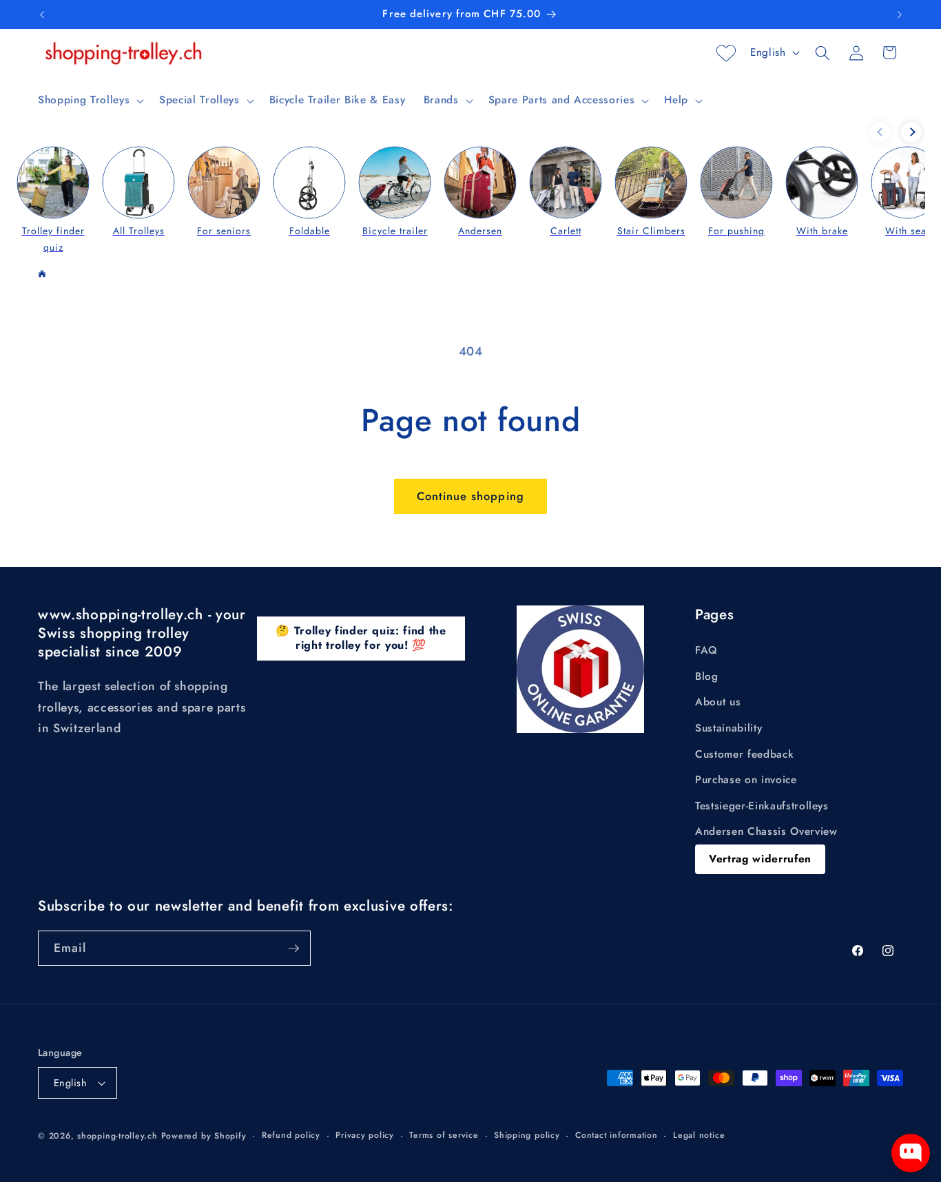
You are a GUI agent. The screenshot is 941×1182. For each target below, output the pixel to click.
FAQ (706, 650)
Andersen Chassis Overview (766, 831)
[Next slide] (911, 132)
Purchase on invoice (746, 779)
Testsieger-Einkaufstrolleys (762, 805)
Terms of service (443, 1135)
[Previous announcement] (42, 14)
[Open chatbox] (910, 1153)
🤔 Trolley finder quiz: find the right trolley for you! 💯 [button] (361, 638)
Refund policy (291, 1135)
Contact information (616, 1135)
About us (718, 701)
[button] (89, 100)
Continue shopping (470, 496)
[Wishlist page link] (726, 53)
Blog (706, 676)
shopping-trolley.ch (117, 1136)
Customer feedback (744, 754)
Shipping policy (527, 1135)
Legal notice (699, 1135)
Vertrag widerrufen (760, 859)
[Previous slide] (880, 132)
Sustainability (728, 728)
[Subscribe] (293, 948)
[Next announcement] (900, 14)
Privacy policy (364, 1135)
